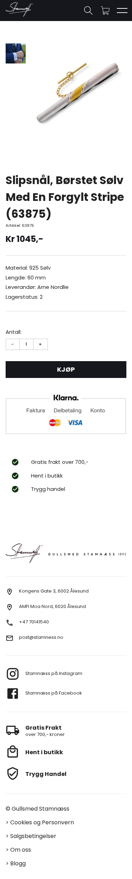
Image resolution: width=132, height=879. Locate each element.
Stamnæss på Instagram (53, 673)
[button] (105, 10)
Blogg (18, 863)
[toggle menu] (122, 10)
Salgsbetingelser (33, 836)
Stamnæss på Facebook (53, 693)
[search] (88, 10)
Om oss (20, 850)
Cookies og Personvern (42, 822)
